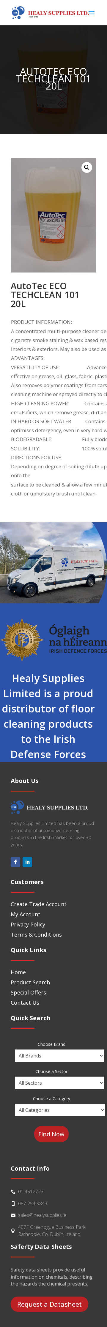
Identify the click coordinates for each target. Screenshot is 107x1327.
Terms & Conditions (36, 934)
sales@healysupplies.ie (42, 1215)
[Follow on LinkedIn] (27, 862)
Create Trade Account (39, 904)
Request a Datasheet (49, 1304)
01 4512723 (30, 1191)
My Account (25, 914)
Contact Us (25, 1002)
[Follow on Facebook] (15, 862)
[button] (86, 167)
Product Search (30, 982)
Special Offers (28, 992)
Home (18, 972)
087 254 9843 (32, 1203)
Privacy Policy (28, 924)
